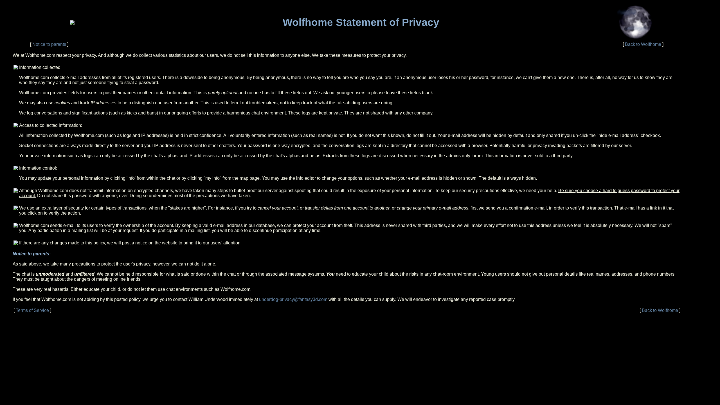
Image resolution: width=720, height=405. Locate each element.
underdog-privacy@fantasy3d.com (293, 299)
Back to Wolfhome (643, 44)
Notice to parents (49, 44)
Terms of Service (32, 310)
